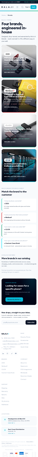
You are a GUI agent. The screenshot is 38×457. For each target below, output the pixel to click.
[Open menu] (17, 7)
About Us (24, 363)
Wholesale (24, 373)
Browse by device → (14, 299)
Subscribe (30, 322)
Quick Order (24, 347)
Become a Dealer (26, 376)
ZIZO (3, 363)
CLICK (4, 369)
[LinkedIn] (3, 353)
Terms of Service (19, 449)
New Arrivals (25, 343)
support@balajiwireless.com (10, 344)
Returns (4, 395)
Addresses (5, 404)
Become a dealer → (30, 2)
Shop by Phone (25, 337)
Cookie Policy (29, 449)
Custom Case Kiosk (8, 373)
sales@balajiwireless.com (10, 341)
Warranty (5, 391)
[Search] (22, 7)
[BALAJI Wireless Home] (7, 7)
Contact (23, 379)
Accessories (24, 340)
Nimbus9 (4, 366)
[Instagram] (7, 353)
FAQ (3, 398)
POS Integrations (26, 369)
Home (4, 15)
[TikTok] (11, 353)
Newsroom (24, 366)
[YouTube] (15, 353)
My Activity (5, 401)
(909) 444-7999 (9, 338)
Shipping (4, 388)
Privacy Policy (9, 449)
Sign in (27, 7)
